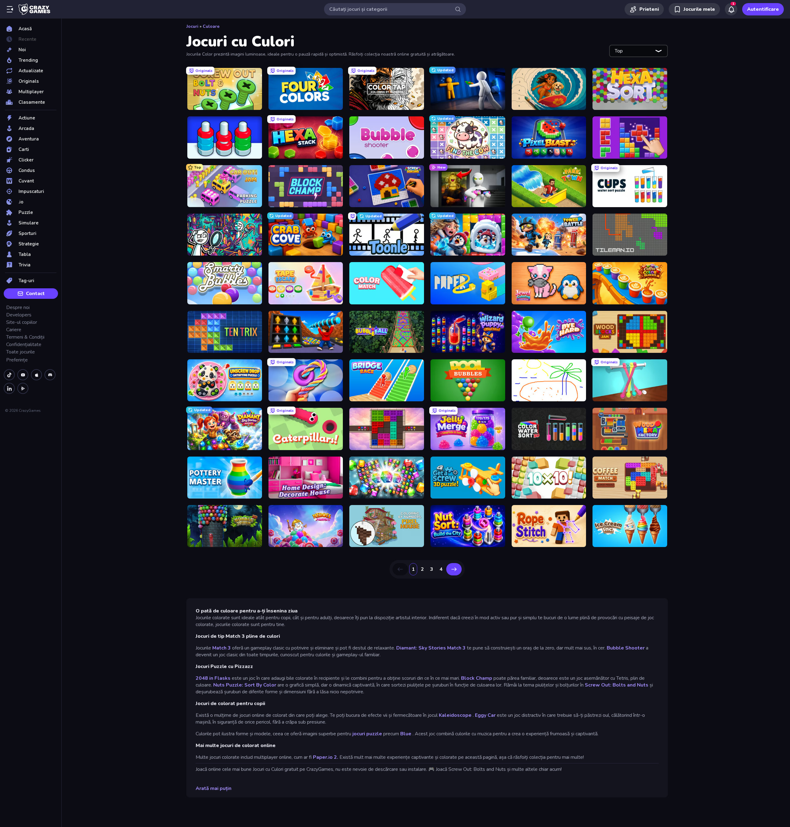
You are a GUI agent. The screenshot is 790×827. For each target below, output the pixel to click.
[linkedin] (9, 388)
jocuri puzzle (367, 733)
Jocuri (192, 26)
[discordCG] (50, 374)
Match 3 (221, 648)
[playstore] (22, 388)
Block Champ (476, 678)
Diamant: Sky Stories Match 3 (431, 648)
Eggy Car (485, 715)
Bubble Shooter (626, 648)
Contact (35, 293)
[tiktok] (9, 374)
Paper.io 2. (325, 757)
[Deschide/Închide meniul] (9, 9)
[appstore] (36, 374)
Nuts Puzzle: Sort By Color (244, 685)
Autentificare (763, 9)
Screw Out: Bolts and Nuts (616, 685)
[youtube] (22, 374)
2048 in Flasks (213, 678)
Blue (405, 733)
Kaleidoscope (455, 715)
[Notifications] (731, 9)
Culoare (211, 26)
